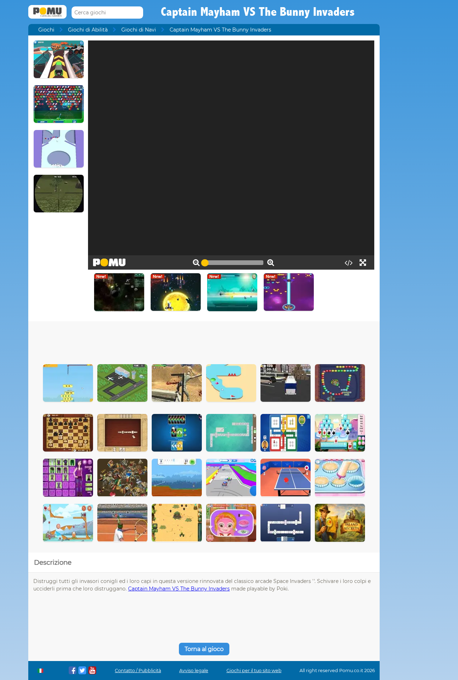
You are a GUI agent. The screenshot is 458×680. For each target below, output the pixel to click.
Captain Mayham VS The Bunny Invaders (179, 588)
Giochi (46, 29)
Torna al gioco (204, 649)
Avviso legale (193, 670)
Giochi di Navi (138, 29)
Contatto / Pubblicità (138, 670)
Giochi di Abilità (88, 29)
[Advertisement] (204, 341)
